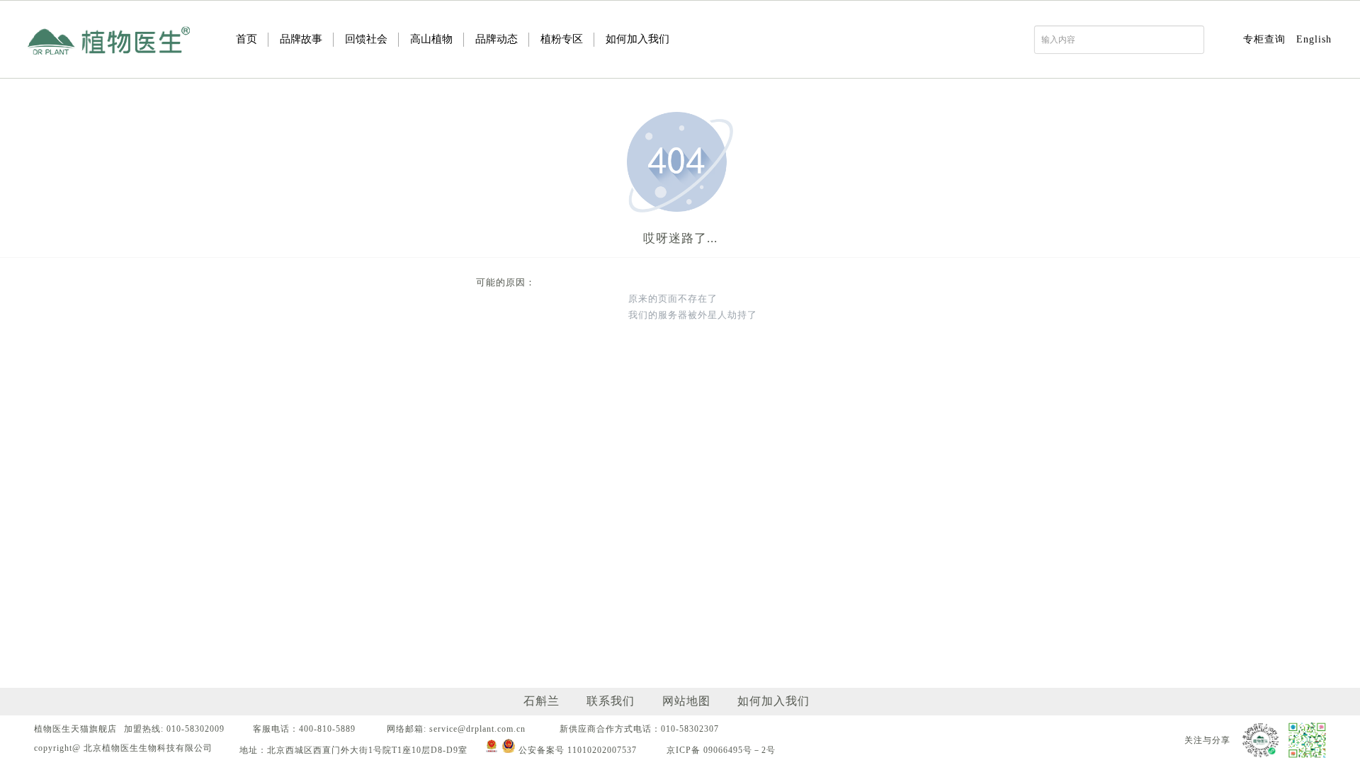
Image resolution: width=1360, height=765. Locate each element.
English (1314, 39)
